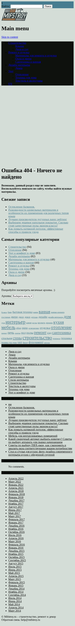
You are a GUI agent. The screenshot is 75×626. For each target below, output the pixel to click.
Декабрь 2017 (16, 500)
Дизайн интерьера (19, 64)
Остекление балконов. (21, 206)
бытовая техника (22, 312)
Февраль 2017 (16, 519)
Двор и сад (21, 49)
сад (49, 333)
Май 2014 (14, 604)
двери (14, 316)
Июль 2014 (14, 598)
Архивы (6, 295)
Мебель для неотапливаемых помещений (32, 435)
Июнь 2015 (15, 569)
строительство (37, 337)
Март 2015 (14, 579)
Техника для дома (25, 77)
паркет (4, 333)
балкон (4, 312)
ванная (44, 311)
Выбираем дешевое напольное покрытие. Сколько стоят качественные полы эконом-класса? (38, 224)
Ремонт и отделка (18, 52)
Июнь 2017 (15, 509)
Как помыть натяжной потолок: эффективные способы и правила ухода (35, 230)
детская (34, 317)
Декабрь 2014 (16, 588)
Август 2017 (15, 506)
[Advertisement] (37, 125)
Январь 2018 (15, 497)
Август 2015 (15, 563)
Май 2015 (14, 572)
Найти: (5, 6)
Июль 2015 (14, 566)
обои (18, 328)
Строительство (17, 42)
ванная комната (57, 312)
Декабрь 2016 (16, 525)
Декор (18, 68)
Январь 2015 (15, 585)
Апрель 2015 (16, 576)
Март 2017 (14, 516)
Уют (10, 71)
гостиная (5, 317)
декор (27, 317)
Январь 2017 (15, 522)
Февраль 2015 (16, 582)
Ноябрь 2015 (15, 554)
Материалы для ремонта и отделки (36, 55)
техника (66, 338)
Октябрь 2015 (16, 557)
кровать (41, 322)
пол (23, 333)
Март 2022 (14, 481)
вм (10, 404)
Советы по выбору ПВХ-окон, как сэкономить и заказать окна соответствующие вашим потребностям (40, 447)
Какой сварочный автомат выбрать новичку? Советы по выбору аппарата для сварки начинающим (40, 441)
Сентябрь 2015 (17, 560)
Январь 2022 (15, 484)
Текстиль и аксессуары (29, 80)
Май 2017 (14, 513)
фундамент (36, 342)
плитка (17, 333)
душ (3, 323)
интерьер (15, 322)
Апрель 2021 (16, 487)
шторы (47, 343)
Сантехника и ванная (28, 61)
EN (10, 83)
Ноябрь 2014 (15, 591)
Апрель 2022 (16, 478)
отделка (45, 328)
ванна (35, 312)
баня (10, 312)
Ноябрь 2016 (15, 528)
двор (21, 317)
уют (19, 342)
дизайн (42, 317)
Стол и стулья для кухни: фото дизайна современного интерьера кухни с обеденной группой (40, 453)
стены (17, 338)
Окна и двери (23, 58)
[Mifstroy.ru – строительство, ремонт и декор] (14, 19)
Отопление (22, 74)
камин (29, 323)
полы (29, 333)
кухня (58, 322)
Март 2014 (14, 610)
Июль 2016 (14, 535)
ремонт (40, 332)
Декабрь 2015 (16, 550)
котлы (34, 323)
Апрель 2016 (16, 538)
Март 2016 (14, 541)
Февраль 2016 (16, 544)
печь (11, 333)
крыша (49, 323)
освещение (33, 328)
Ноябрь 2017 (15, 503)
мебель (8, 327)
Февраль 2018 (16, 494)
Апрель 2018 (16, 491)
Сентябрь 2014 (17, 594)
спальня (6, 338)
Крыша (19, 46)
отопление (61, 327)
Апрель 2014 (16, 607)
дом (67, 316)
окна (25, 328)
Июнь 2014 (15, 601)
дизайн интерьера (55, 317)
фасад (25, 343)
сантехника (61, 332)
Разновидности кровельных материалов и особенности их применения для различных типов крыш (38, 213)
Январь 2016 (15, 547)
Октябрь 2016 (16, 532)
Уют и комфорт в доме (21, 253)
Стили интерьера (18, 379)
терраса (56, 338)
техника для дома (9, 343)
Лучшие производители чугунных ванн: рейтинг (37, 219)
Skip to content (9, 36)
